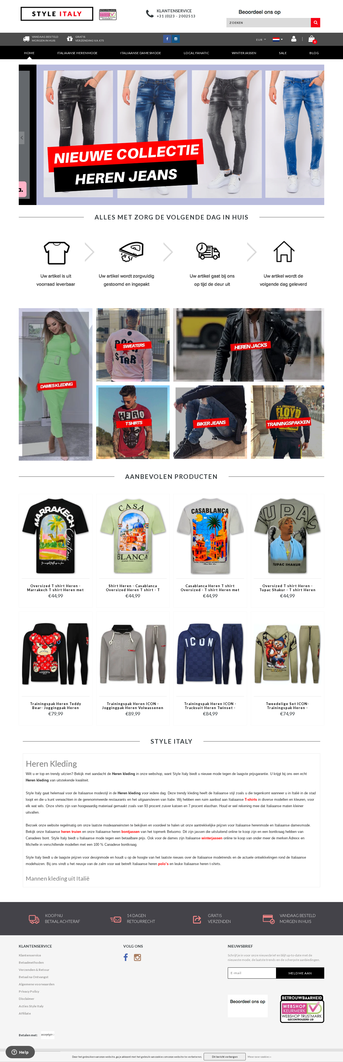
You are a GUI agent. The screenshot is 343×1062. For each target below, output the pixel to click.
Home (29, 53)
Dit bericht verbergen (224, 1056)
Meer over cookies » (259, 1056)
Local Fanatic (196, 53)
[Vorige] (21, 138)
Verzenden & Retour (34, 970)
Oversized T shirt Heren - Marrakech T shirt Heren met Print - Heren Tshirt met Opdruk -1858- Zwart (55, 588)
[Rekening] (294, 40)
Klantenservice (30, 955)
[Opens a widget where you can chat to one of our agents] (20, 1052)
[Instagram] (137, 958)
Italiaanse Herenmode (77, 53)
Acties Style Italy (31, 1006)
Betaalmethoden (31, 962)
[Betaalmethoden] (47, 1035)
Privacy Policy (29, 991)
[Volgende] (321, 138)
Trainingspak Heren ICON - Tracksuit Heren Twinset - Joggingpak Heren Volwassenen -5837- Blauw (210, 706)
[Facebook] (125, 958)
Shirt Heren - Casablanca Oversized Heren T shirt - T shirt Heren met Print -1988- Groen (133, 588)
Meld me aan (300, 973)
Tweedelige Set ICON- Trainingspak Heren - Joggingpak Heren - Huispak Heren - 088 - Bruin (287, 706)
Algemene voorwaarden (36, 984)
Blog (314, 53)
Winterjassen (244, 53)
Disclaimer (26, 999)
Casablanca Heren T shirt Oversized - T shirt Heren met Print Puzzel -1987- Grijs (210, 588)
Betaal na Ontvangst (34, 977)
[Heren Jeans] (171, 135)
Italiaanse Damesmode (140, 53)
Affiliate (25, 1013)
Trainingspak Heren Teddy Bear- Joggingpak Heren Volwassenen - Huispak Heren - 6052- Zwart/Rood (55, 706)
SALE (283, 53)
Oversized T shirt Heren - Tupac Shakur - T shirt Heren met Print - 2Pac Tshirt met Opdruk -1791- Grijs (287, 588)
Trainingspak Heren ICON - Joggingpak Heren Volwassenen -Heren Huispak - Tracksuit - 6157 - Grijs (132, 706)
